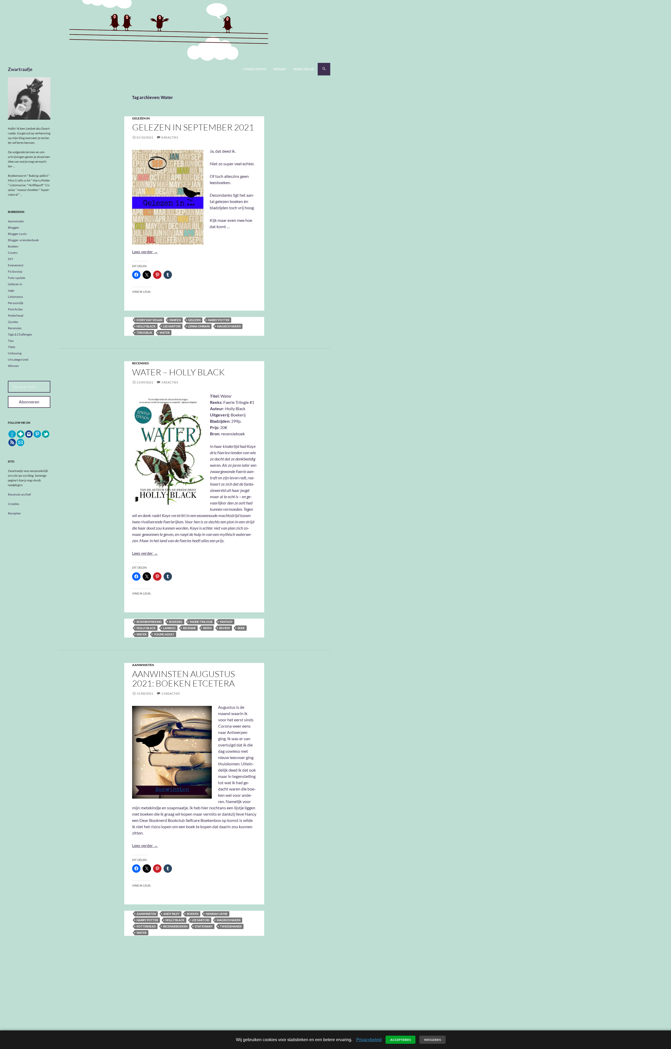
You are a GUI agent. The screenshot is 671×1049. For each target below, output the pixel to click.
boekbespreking (149, 621)
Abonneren (29, 401)
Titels (11, 347)
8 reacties (169, 137)
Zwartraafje (20, 69)
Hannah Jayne (217, 913)
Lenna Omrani (199, 326)
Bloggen (13, 227)
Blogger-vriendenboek (23, 240)
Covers (13, 253)
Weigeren (432, 1040)
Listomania (15, 297)
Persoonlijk (15, 303)
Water (165, 332)
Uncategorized (18, 359)
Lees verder (145, 251)
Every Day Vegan (149, 320)
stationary (204, 926)
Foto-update (16, 278)
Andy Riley (171, 913)
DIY (10, 259)
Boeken (13, 246)
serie (241, 628)
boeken (192, 913)
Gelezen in (141, 118)
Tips (11, 341)
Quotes (13, 322)
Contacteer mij (254, 69)
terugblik (144, 332)
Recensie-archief (19, 494)
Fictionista (15, 271)
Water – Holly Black (178, 372)
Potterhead (146, 926)
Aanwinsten (143, 665)
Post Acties (15, 309)
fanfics (175, 320)
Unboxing (14, 353)
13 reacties (170, 693)
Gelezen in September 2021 (193, 127)
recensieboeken (175, 926)
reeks (207, 628)
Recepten (14, 513)
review (224, 628)
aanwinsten (146, 913)
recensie (189, 628)
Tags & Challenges (20, 334)
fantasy (226, 621)
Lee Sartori (172, 326)
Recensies (140, 363)
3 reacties (169, 382)
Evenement (15, 265)
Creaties (13, 504)
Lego (11, 290)
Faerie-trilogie (201, 621)
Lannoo (169, 628)
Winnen (13, 366)
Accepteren (400, 1040)
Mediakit (279, 69)
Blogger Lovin (17, 234)
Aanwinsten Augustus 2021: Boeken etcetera (183, 678)
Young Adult (164, 634)
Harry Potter (218, 320)
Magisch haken (229, 326)
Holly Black (146, 326)
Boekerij (175, 621)
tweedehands (231, 926)
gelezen (194, 320)
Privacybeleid (303, 69)
